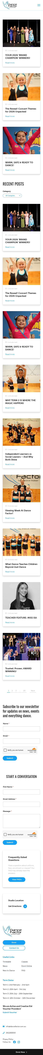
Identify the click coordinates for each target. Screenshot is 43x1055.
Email (6, 736)
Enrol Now (20, 1052)
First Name (8, 787)
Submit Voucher (10, 1012)
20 (24, 691)
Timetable (7, 962)
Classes (25, 962)
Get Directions (14, 906)
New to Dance (9, 970)
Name (6, 723)
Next (33, 691)
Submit (10, 758)
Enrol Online (27, 966)
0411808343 (11, 1033)
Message (7, 811)
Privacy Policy (8, 1039)
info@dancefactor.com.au (16, 1026)
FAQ (23, 970)
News (5, 966)
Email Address (9, 799)
